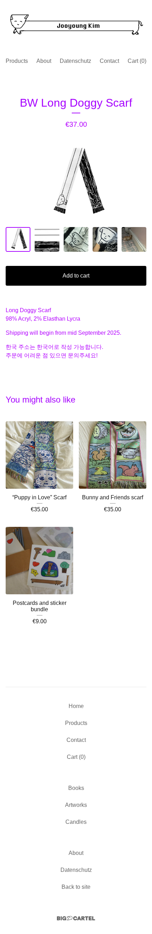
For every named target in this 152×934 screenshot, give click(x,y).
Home (76, 706)
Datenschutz (75, 61)
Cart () (137, 61)
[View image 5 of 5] (134, 239)
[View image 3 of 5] (76, 239)
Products (17, 61)
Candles (76, 822)
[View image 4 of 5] (105, 239)
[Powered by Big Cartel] (76, 918)
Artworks (76, 805)
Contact (109, 61)
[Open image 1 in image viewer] (76, 183)
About (43, 61)
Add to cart (76, 276)
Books (76, 788)
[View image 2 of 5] (47, 239)
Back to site (76, 887)
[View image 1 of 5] (18, 239)
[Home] (76, 26)
